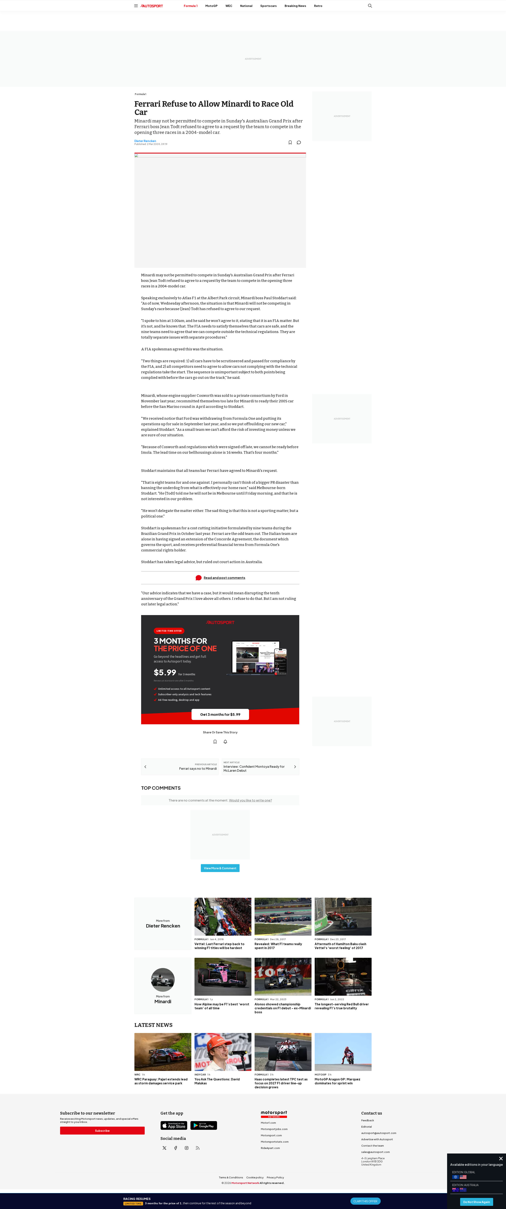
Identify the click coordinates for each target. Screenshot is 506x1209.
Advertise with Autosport (377, 1139)
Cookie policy (255, 1177)
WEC (229, 6)
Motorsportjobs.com (274, 1129)
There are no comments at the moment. (220, 800)
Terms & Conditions (231, 1177)
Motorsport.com (271, 1135)
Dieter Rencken (145, 140)
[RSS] (198, 1148)
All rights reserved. (272, 1183)
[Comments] (300, 142)
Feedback (367, 1120)
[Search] (370, 6)
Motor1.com (268, 1122)
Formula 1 (190, 6)
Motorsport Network (245, 1183)
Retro (318, 6)
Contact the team (372, 1145)
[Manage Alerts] (225, 742)
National (246, 6)
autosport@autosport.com (378, 1133)
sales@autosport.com (375, 1151)
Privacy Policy (275, 1177)
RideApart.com (270, 1148)
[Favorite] (290, 142)
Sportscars (268, 6)
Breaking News (295, 6)
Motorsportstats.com (275, 1141)
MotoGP (211, 6)
